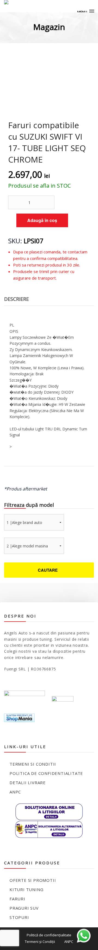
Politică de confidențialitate (49, 935)
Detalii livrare (28, 782)
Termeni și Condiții (40, 941)
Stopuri (19, 917)
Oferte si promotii (33, 880)
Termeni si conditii (33, 764)
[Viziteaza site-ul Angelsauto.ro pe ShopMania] (19, 717)
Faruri (17, 898)
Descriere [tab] (16, 299)
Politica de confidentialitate (46, 773)
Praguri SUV (24, 908)
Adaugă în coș (42, 220)
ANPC (15, 792)
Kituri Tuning (26, 889)
